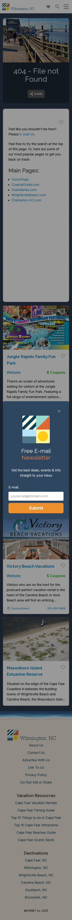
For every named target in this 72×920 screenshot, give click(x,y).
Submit (36, 508)
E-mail (13, 487)
